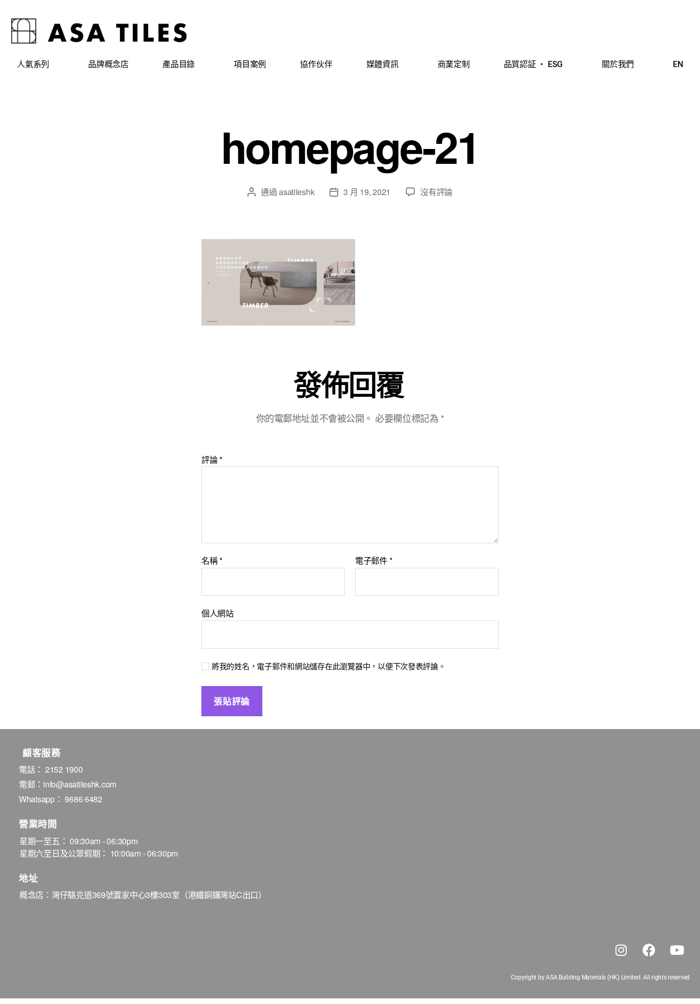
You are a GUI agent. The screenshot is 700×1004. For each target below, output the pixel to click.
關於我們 (618, 64)
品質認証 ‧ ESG (533, 64)
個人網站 (217, 612)
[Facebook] (649, 950)
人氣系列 (33, 64)
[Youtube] (677, 950)
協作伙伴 (316, 64)
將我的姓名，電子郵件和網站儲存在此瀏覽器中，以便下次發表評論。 (329, 666)
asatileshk (296, 192)
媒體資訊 (382, 64)
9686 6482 (83, 799)
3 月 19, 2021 (366, 192)
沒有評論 (436, 192)
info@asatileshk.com (79, 784)
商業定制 (454, 64)
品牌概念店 (108, 64)
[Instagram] (621, 950)
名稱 (211, 560)
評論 (211, 459)
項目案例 (250, 64)
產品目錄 (178, 64)
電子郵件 (373, 560)
